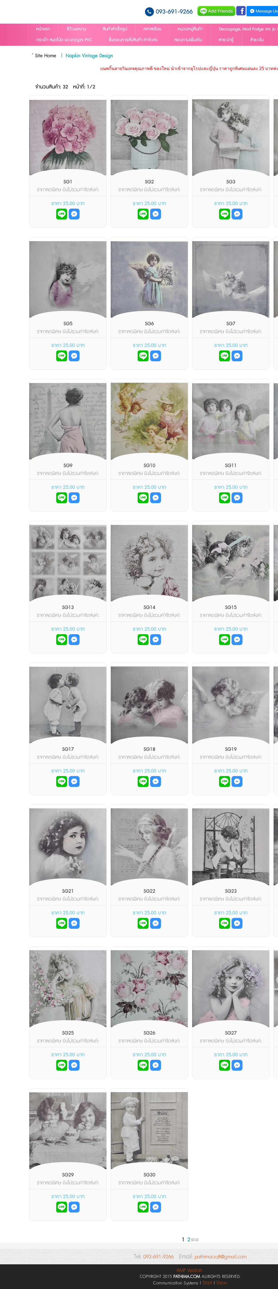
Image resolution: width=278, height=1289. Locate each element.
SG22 (149, 891)
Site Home (45, 55)
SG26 (149, 1033)
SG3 (230, 182)
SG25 (68, 1033)
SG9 (68, 465)
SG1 (68, 182)
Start (207, 1283)
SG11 (231, 465)
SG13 (68, 607)
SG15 (231, 607)
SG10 (149, 465)
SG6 (149, 323)
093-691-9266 (174, 12)
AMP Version (189, 1270)
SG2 (149, 182)
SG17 (68, 749)
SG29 (68, 1175)
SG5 (68, 323)
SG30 (149, 1175)
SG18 (149, 749)
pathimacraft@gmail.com (221, 1257)
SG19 (231, 749)
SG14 (149, 607)
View (221, 1283)
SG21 (68, 891)
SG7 (230, 323)
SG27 (231, 1033)
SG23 (231, 891)
